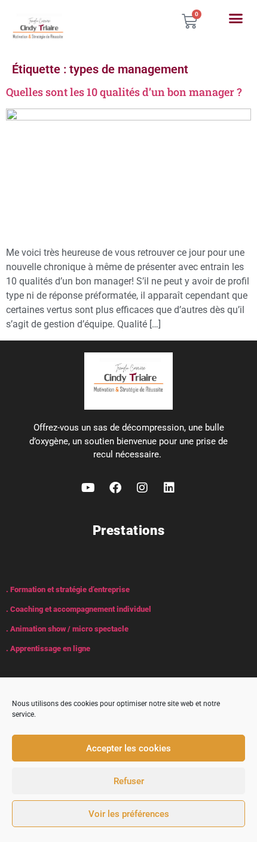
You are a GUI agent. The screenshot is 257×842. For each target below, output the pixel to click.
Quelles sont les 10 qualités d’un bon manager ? (124, 92)
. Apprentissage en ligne (48, 648)
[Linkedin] (169, 488)
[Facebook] (115, 488)
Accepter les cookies (128, 748)
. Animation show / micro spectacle (67, 628)
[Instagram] (142, 488)
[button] (235, 18)
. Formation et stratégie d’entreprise (68, 589)
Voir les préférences (128, 814)
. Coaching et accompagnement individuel (78, 609)
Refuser (129, 781)
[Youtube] (88, 488)
